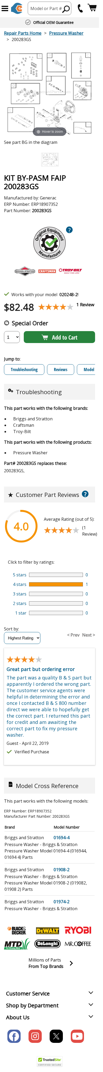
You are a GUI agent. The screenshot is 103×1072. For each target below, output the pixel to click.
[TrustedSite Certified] (49, 1061)
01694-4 (61, 837)
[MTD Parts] (17, 943)
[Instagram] (35, 1036)
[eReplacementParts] (16, 8)
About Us (18, 1017)
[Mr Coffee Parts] (78, 943)
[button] (5, 8)
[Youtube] (77, 1036)
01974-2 (61, 902)
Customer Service (28, 993)
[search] (66, 9)
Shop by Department (32, 1005)
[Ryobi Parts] (78, 930)
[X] (56, 1036)
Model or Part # (46, 8)
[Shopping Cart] (92, 8)
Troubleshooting (24, 369)
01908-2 (61, 870)
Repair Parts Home (22, 33)
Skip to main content (49, 4)
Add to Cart (64, 337)
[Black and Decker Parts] (17, 930)
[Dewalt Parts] (47, 930)
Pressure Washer (66, 33)
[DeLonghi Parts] (47, 943)
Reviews (60, 369)
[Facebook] (14, 1036)
